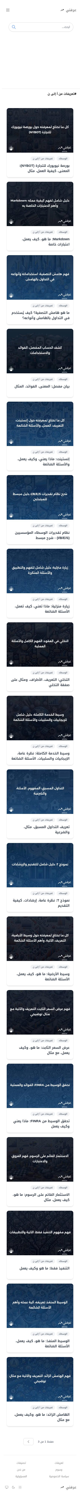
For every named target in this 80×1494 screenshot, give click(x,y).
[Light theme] (20, 1487)
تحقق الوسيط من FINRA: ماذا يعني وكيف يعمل (41, 1123)
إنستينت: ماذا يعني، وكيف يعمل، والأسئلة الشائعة (43, 461)
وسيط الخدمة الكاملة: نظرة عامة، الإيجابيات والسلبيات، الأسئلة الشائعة (40, 756)
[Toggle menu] (8, 10)
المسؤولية (21, 1476)
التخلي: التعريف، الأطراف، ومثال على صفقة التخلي (40, 682)
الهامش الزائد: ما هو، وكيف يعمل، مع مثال (42, 1417)
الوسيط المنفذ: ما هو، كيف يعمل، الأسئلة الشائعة (43, 1343)
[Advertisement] (40, 61)
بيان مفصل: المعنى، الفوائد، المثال (42, 386)
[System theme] (7, 1487)
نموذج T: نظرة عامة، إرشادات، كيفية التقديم (41, 903)
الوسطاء (63, 159)
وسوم (58, 1470)
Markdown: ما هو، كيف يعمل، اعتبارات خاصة (46, 242)
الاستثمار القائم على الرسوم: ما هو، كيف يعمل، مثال (41, 1197)
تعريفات (59, 1463)
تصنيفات (21, 1463)
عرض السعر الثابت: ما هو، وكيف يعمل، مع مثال (44, 1050)
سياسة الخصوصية (59, 1476)
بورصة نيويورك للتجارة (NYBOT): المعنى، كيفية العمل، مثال (44, 168)
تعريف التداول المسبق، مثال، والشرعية (47, 829)
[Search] (14, 27)
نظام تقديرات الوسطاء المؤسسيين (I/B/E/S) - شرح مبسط (42, 535)
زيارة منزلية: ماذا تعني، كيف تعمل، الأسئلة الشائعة (42, 609)
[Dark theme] (13, 1487)
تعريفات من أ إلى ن (43, 159)
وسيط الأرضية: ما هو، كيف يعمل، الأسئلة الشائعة (43, 976)
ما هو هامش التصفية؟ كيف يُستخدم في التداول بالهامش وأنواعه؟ (41, 315)
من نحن (21, 1470)
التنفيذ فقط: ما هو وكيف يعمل (45, 1268)
